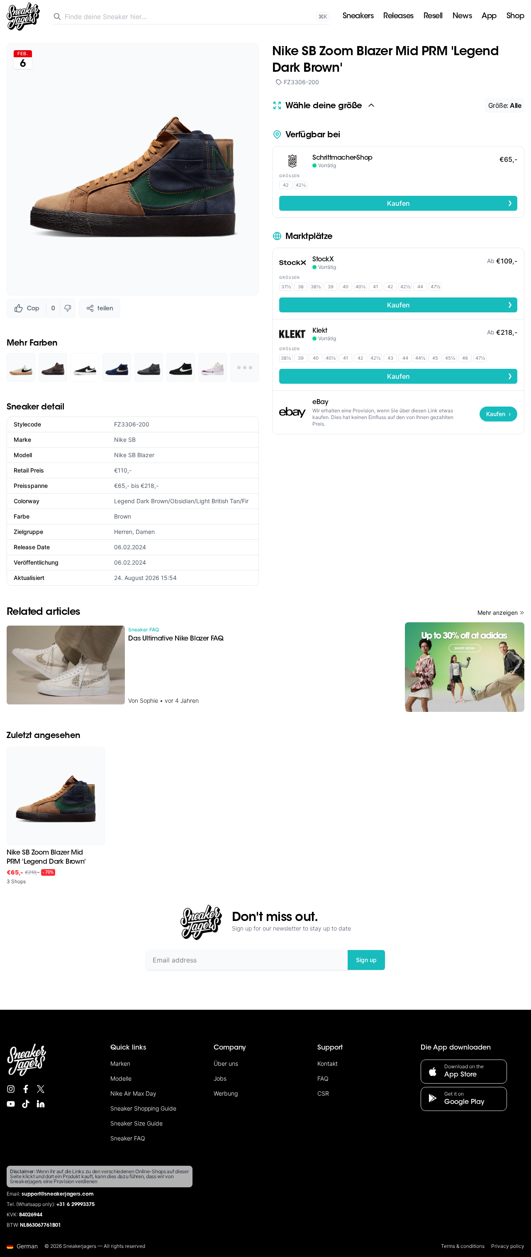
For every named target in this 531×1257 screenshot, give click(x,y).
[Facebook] (26, 1089)
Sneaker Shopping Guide (143, 1108)
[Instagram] (11, 1089)
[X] (41, 1089)
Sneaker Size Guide (136, 1123)
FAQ (323, 1078)
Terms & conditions (463, 1246)
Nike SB (125, 439)
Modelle (121, 1078)
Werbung (226, 1093)
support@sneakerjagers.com (58, 1194)
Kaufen (450, 203)
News (462, 16)
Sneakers (358, 16)
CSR (323, 1093)
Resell (433, 16)
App (489, 16)
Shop (515, 16)
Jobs (220, 1078)
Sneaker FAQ (127, 1138)
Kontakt (327, 1063)
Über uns (226, 1063)
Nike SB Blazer (134, 454)
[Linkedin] (41, 1104)
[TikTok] (26, 1104)
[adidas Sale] (464, 667)
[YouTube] (11, 1104)
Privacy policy (507, 1246)
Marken (120, 1063)
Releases (398, 16)
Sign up (366, 959)
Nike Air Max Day (133, 1093)
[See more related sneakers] (244, 367)
